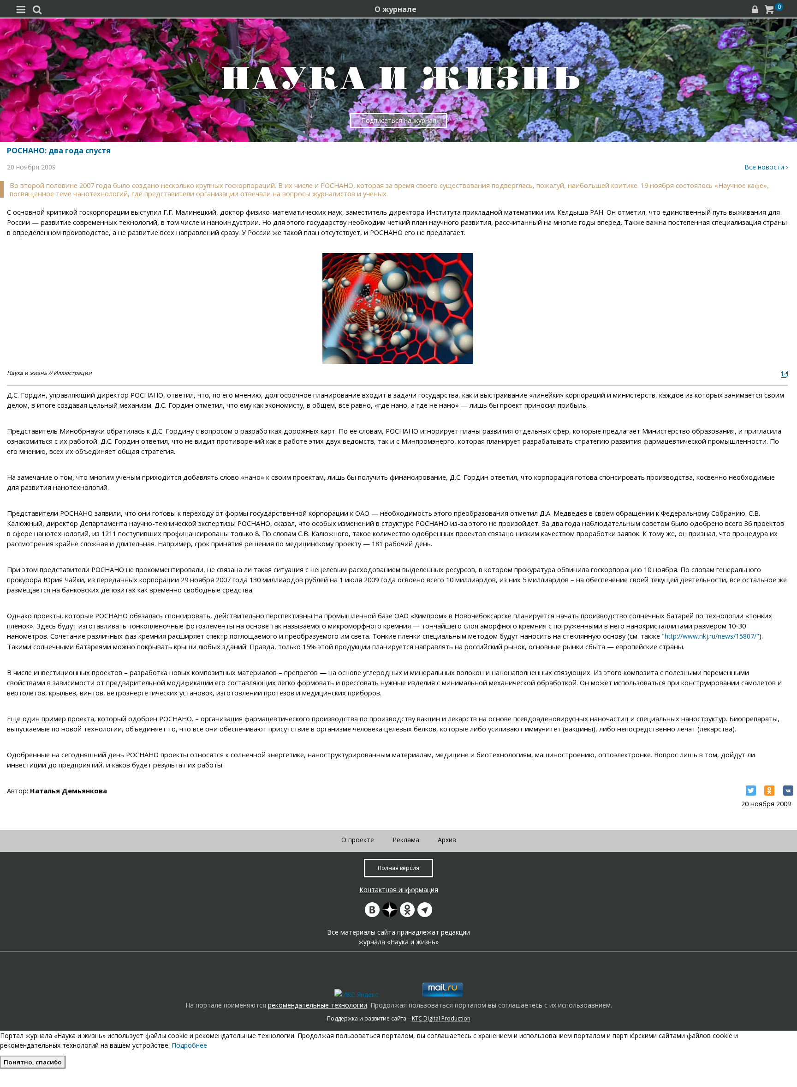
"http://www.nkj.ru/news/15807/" (710, 636)
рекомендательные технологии (317, 1005)
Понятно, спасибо (33, 1062)
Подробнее (189, 1045)
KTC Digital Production (441, 1018)
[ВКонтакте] (788, 790)
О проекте (357, 839)
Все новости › (766, 167)
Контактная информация (398, 889)
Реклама (406, 839)
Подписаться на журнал (398, 120)
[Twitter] (751, 790)
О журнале (395, 9)
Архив (447, 839)
